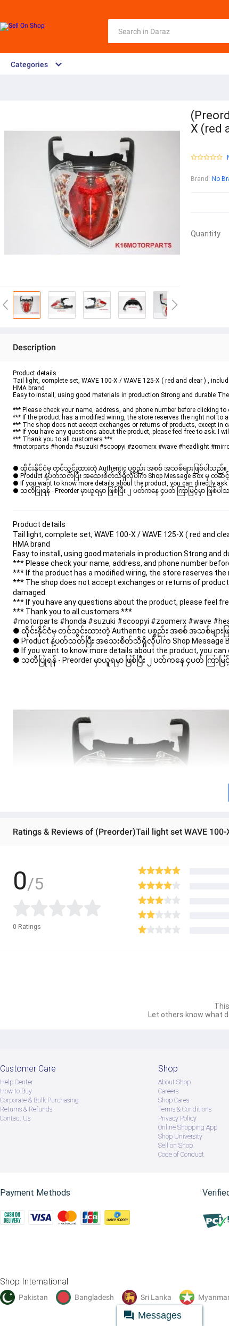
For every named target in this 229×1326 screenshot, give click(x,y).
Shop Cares (173, 1100)
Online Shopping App (187, 1127)
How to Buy (16, 1091)
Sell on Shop (175, 1145)
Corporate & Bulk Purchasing (39, 1100)
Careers (168, 1091)
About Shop (174, 1082)
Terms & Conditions (184, 1109)
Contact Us (15, 1118)
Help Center (16, 1082)
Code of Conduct (181, 1154)
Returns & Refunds (26, 1109)
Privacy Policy (177, 1118)
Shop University (180, 1136)
